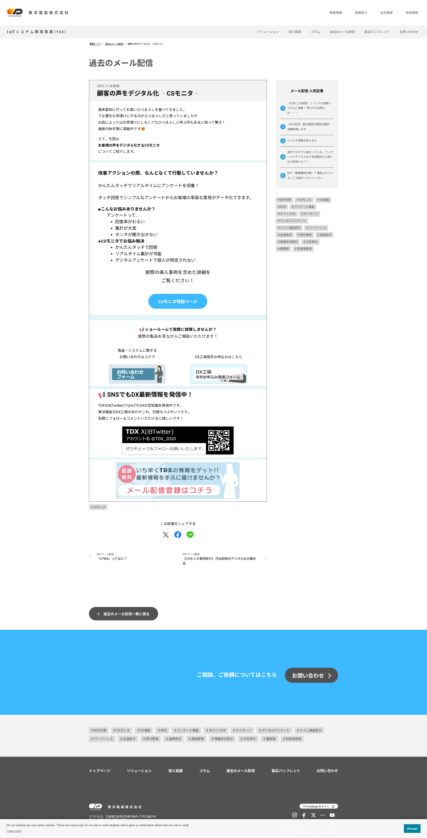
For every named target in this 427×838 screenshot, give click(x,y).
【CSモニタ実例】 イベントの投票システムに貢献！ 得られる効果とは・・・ (309, 108)
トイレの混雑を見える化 (302, 140)
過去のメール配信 (342, 32)
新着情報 (336, 12)
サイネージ (311, 213)
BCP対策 (285, 199)
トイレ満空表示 (290, 227)
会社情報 (386, 12)
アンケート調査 (304, 206)
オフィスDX (287, 213)
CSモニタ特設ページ (177, 301)
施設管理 (197, 739)
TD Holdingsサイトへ (316, 806)
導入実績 (294, 32)
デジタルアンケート (293, 220)
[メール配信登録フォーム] (177, 480)
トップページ (99, 771)
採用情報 (412, 12)
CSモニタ (99, 507)
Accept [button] (412, 828)
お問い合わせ (408, 32)
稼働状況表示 (289, 241)
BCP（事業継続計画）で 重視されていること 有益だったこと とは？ (310, 176)
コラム (315, 32)
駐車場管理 (304, 248)
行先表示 (311, 241)
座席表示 (326, 234)
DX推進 (324, 199)
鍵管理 (284, 248)
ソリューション (268, 32)
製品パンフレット (377, 32)
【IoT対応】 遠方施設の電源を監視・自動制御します (309, 127)
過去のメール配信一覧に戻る (126, 614)
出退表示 (286, 234)
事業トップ (95, 44)
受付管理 (306, 234)
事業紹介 (361, 12)
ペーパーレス (317, 227)
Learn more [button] (14, 831)
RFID (283, 206)
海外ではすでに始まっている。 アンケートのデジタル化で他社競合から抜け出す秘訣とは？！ (310, 156)
